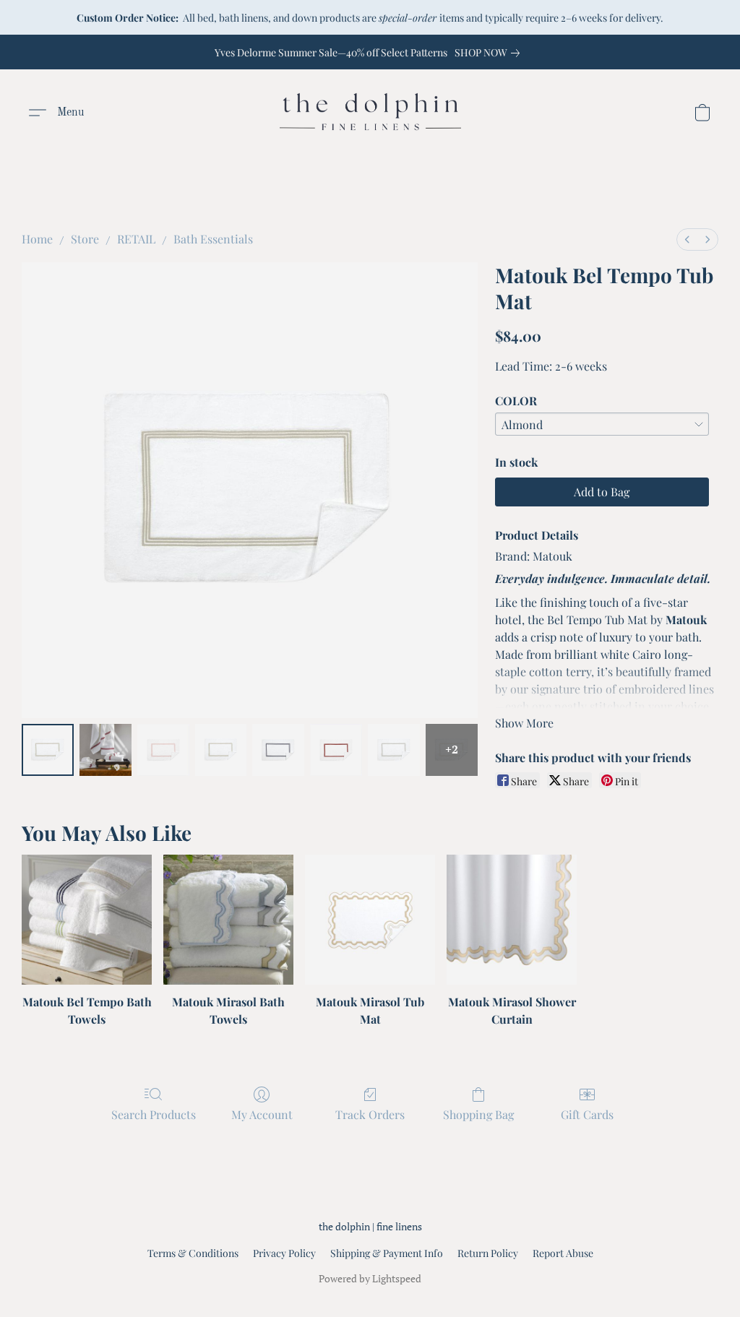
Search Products (153, 1114)
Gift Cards (587, 1114)
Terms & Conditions (192, 1253)
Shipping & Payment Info (386, 1253)
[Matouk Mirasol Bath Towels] (228, 920)
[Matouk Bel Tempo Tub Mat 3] (221, 750)
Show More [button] (524, 722)
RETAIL (136, 238)
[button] (370, 113)
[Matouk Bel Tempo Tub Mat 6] (394, 750)
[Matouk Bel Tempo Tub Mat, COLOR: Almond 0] (48, 750)
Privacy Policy (284, 1253)
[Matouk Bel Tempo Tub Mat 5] (336, 750)
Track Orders (370, 1114)
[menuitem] (687, 239)
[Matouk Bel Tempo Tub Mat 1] (105, 750)
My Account (262, 1114)
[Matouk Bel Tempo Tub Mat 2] (163, 750)
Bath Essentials (213, 238)
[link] (490, 52)
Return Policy (487, 1253)
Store (85, 238)
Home (37, 238)
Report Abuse (563, 1253)
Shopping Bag (478, 1114)
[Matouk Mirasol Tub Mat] (370, 920)
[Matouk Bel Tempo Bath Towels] (87, 920)
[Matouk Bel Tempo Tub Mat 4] (278, 750)
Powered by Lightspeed (370, 1278)
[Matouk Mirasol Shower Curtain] (512, 920)
